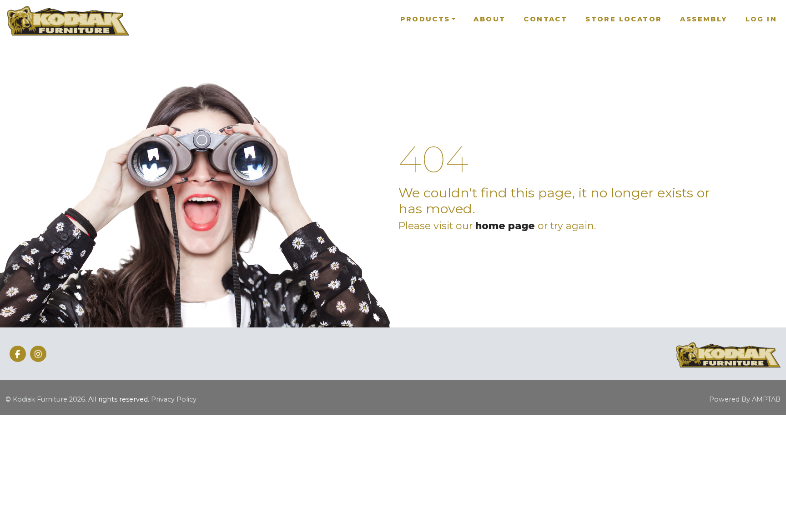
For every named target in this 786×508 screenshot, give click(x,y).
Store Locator (623, 19)
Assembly (703, 19)
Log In (761, 19)
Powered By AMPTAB (745, 399)
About (489, 19)
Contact (545, 19)
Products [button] (425, 19)
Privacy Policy (173, 399)
